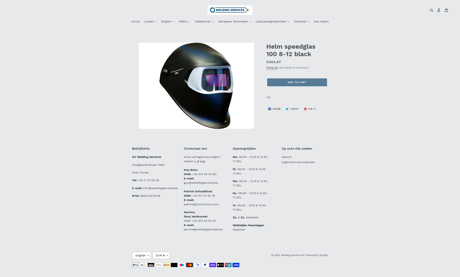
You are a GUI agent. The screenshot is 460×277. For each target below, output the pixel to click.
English (140, 255)
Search (286, 157)
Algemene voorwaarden (298, 162)
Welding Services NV (292, 255)
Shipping (271, 67)
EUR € (160, 255)
